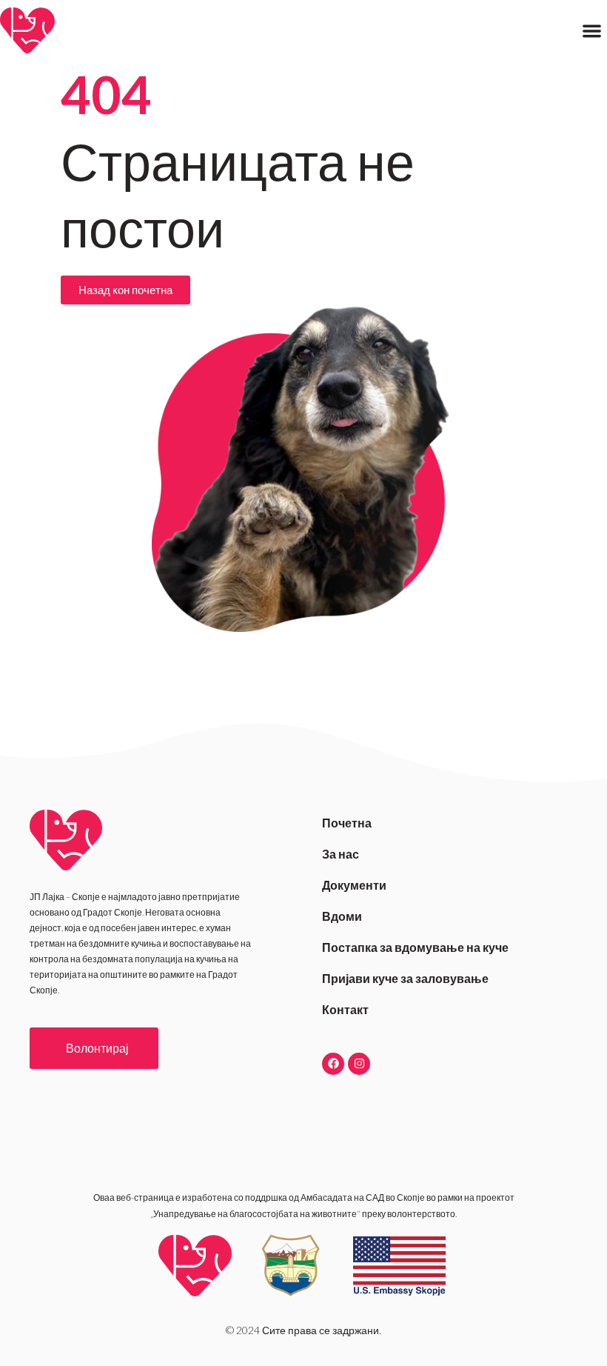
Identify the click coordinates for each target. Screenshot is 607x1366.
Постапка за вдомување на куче (415, 947)
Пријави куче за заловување (405, 978)
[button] (592, 31)
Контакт (345, 1009)
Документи (354, 885)
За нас (340, 854)
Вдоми (342, 916)
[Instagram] (359, 1064)
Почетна (347, 823)
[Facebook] (333, 1064)
